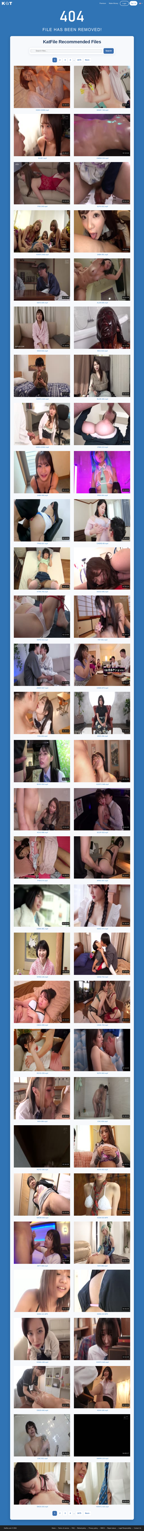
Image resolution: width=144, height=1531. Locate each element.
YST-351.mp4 (102, 640)
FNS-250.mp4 (42, 736)
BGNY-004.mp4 (42, 784)
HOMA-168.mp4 (42, 1362)
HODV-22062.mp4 (42, 447)
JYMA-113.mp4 (102, 447)
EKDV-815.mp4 (42, 351)
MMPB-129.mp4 (102, 1458)
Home (54, 1528)
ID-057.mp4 (42, 158)
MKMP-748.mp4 (102, 110)
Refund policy (81, 1528)
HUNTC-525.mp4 (42, 399)
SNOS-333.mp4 (42, 1507)
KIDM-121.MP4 (42, 1314)
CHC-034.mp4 (102, 1121)
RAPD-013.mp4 (42, 640)
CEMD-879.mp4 (102, 688)
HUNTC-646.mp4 (42, 254)
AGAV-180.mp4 (102, 1410)
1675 (79, 60)
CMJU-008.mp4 (42, 1025)
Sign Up (133, 3)
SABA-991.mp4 (102, 254)
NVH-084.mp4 (42, 1121)
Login (124, 3)
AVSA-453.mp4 (102, 1169)
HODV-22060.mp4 (42, 110)
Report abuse (111, 1528)
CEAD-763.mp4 (102, 1025)
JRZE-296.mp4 (102, 736)
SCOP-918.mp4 (102, 832)
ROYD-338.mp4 (42, 1169)
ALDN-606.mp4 (102, 303)
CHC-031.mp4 (42, 1458)
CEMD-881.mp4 (42, 929)
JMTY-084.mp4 (42, 1266)
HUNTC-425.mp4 (102, 1507)
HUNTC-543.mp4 (102, 1362)
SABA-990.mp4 (42, 495)
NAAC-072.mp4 (102, 929)
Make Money (113, 3)
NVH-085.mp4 (102, 1266)
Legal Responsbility (125, 1528)
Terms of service (63, 1528)
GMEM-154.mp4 (102, 158)
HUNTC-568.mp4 (102, 784)
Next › (87, 60)
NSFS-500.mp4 (42, 303)
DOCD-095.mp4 (102, 592)
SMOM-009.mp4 (42, 1218)
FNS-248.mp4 (42, 206)
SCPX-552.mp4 (102, 206)
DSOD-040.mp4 (42, 1410)
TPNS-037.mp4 (42, 543)
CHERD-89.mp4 (102, 543)
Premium (103, 3)
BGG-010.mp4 (102, 351)
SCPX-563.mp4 (102, 1073)
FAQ (73, 1528)
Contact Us (137, 1528)
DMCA (102, 1528)
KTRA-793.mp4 (42, 592)
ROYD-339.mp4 (42, 1073)
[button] (141, 3)
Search (109, 51)
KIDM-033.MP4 (102, 1218)
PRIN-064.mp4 (102, 495)
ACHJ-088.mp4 (42, 832)
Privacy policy (93, 1528)
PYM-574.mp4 (42, 880)
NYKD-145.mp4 (42, 977)
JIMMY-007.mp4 (42, 688)
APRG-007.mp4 (102, 880)
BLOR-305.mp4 (102, 399)
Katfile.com (7, 1528)
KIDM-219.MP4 (102, 1314)
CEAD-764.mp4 (102, 977)
